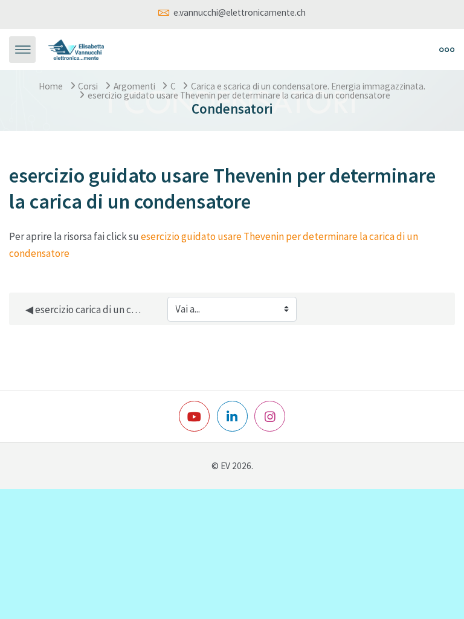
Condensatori (232, 108)
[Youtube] (194, 416)
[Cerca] (316, 49)
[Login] (343, 49)
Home (51, 86)
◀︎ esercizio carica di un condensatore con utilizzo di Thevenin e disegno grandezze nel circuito (84, 309)
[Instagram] (269, 416)
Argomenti (134, 86)
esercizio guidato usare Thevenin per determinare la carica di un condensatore (239, 95)
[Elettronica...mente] (76, 48)
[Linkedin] (232, 416)
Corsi (88, 86)
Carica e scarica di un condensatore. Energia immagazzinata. (308, 86)
